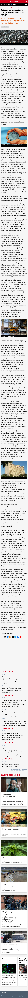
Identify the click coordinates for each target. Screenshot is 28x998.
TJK (6, 4)
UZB (11, 4)
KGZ (4, 4)
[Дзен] (13, 637)
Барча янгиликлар (19, 770)
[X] (5, 637)
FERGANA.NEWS (14, 1)
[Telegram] (15, 637)
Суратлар (24, 7)
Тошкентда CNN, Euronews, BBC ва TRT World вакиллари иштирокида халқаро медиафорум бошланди (14, 723)
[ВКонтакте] (8, 637)
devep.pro (21, 996)
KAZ (2, 4)
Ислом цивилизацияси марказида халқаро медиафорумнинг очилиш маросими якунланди (14, 714)
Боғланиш (4, 992)
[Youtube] (21, 637)
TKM (9, 4)
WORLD (14, 4)
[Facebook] (18, 637)
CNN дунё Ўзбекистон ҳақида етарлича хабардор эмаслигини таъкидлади (13, 690)
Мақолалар (12, 7)
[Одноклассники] (10, 637)
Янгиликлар (4, 7)
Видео (18, 7)
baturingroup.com (8, 996)
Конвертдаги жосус (8, 959)
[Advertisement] (14, 655)
